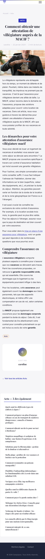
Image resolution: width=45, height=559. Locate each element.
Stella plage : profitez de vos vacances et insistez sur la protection (22, 456)
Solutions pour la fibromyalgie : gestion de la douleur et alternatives (21, 448)
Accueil (5, 13)
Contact (30, 547)
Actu (12, 13)
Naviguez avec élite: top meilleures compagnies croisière (20, 482)
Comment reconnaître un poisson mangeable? (19, 464)
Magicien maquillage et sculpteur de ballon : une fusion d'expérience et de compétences (21, 439)
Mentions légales (18, 547)
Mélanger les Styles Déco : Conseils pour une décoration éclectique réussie (22, 504)
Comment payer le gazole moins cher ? (21, 497)
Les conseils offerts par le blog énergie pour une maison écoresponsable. (21, 520)
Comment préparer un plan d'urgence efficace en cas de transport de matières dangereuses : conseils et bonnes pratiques (22, 419)
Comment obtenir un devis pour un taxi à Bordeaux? (22, 429)
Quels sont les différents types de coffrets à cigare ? (19, 408)
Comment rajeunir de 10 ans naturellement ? (17, 528)
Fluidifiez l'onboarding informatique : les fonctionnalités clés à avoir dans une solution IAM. (22, 473)
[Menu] (40, 2)
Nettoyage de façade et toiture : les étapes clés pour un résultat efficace (20, 512)
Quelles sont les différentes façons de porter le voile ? (21, 490)
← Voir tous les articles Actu (14, 378)
